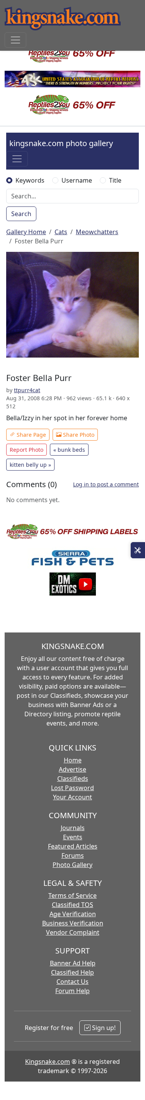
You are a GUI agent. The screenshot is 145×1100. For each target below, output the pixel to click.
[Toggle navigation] (15, 40)
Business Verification (72, 923)
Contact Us (72, 981)
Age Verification (72, 914)
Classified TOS (72, 904)
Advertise (72, 769)
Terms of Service (72, 895)
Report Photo (26, 449)
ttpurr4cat (27, 390)
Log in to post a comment (106, 484)
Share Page (30, 434)
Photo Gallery (72, 864)
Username (76, 180)
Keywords (29, 180)
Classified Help (72, 972)
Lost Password (72, 788)
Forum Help (72, 991)
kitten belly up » (30, 464)
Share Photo (77, 434)
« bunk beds (69, 449)
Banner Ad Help (73, 963)
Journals (73, 828)
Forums (72, 855)
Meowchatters (97, 232)
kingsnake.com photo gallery (61, 143)
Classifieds (72, 778)
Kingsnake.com (47, 1061)
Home (73, 760)
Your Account (72, 797)
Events (72, 837)
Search (21, 214)
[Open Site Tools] (138, 550)
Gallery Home (26, 232)
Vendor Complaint (72, 932)
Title (115, 180)
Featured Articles (72, 846)
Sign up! (103, 1027)
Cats (61, 232)
